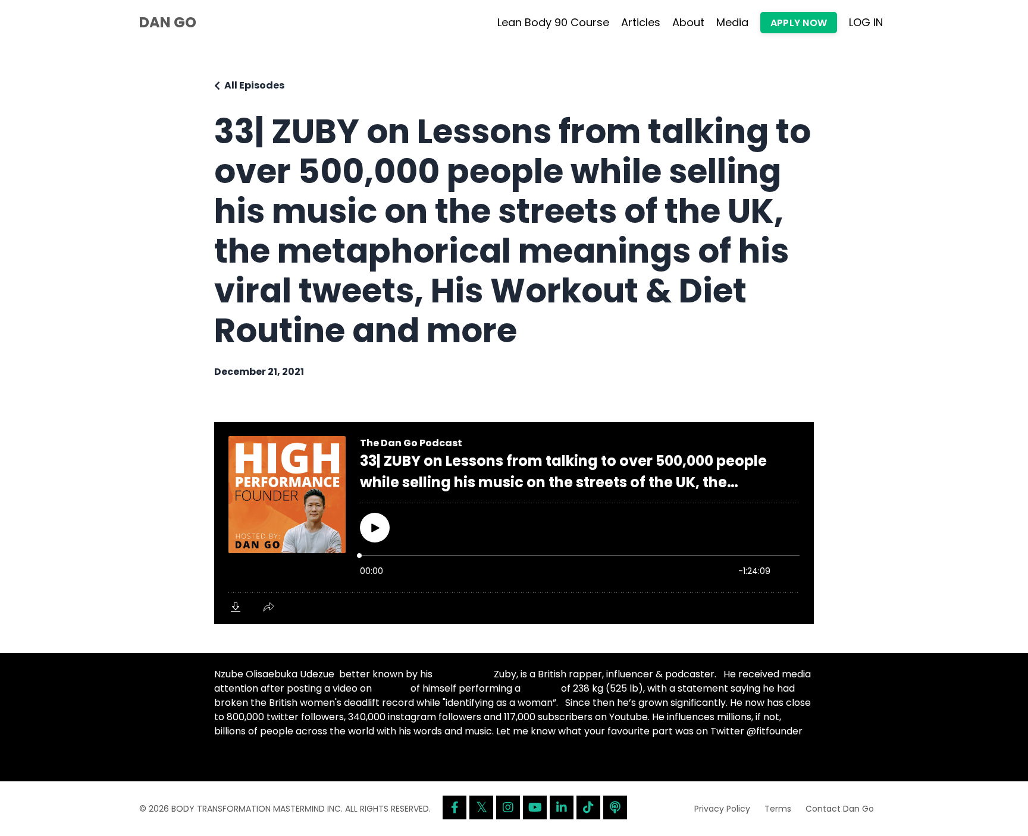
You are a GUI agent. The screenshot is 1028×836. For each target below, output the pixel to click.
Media (732, 22)
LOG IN (866, 22)
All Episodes (254, 85)
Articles (640, 22)
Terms (777, 809)
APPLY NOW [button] (798, 23)
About (688, 22)
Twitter (391, 688)
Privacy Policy (722, 809)
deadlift (541, 688)
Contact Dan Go (840, 809)
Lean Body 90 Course (553, 22)
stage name (463, 674)
